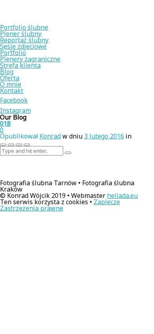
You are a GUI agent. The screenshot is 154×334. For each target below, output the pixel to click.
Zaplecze (107, 201)
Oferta (9, 78)
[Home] (51, 21)
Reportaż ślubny (24, 40)
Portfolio (13, 52)
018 (5, 123)
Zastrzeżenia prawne (31, 208)
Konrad (50, 136)
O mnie (10, 84)
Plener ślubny (20, 33)
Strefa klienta (20, 65)
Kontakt (11, 90)
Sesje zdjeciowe (23, 46)
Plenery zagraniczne (30, 59)
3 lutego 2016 (104, 136)
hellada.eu (122, 195)
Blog (6, 71)
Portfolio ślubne (24, 27)
